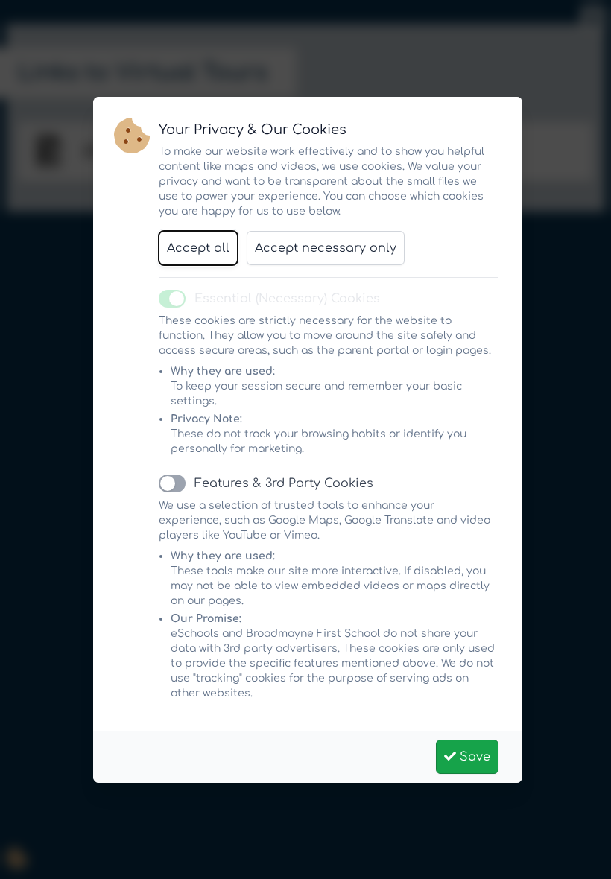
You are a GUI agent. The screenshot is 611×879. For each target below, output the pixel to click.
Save (473, 757)
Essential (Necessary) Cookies (287, 298)
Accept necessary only (325, 248)
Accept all (198, 248)
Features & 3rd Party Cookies (283, 483)
